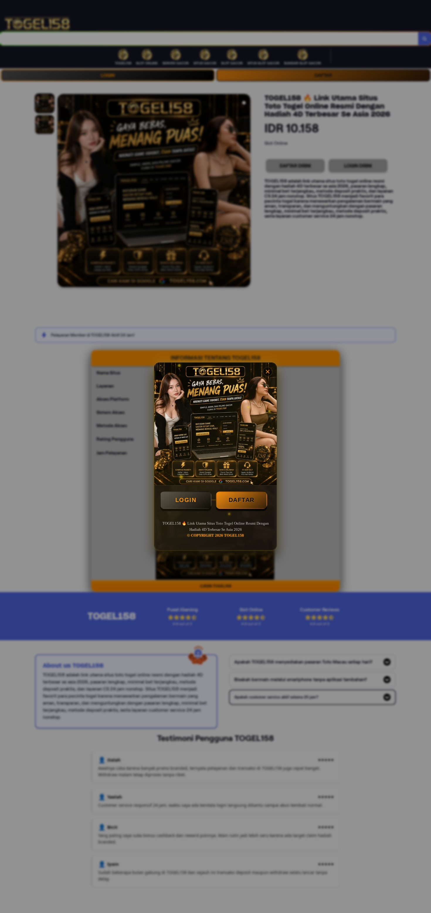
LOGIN (185, 500)
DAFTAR (241, 500)
